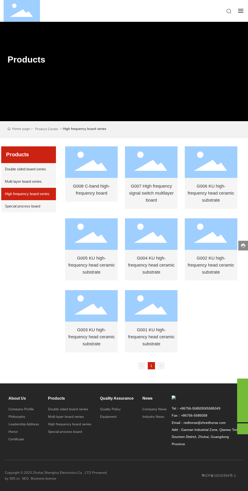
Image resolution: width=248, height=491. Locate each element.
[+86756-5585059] (242, 405)
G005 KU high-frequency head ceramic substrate (91, 265)
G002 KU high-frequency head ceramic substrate (211, 265)
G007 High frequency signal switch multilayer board (151, 193)
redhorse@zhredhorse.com (205, 423)
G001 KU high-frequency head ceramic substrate (151, 336)
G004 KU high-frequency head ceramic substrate (151, 265)
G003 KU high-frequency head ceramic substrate (91, 336)
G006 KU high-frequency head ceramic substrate (211, 193)
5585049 (213, 408)
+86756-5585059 (192, 408)
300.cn (14, 478)
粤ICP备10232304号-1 (219, 475)
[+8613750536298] (242, 384)
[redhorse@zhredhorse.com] (242, 394)
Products (26, 59)
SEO (25, 478)
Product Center (46, 129)
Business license (43, 478)
